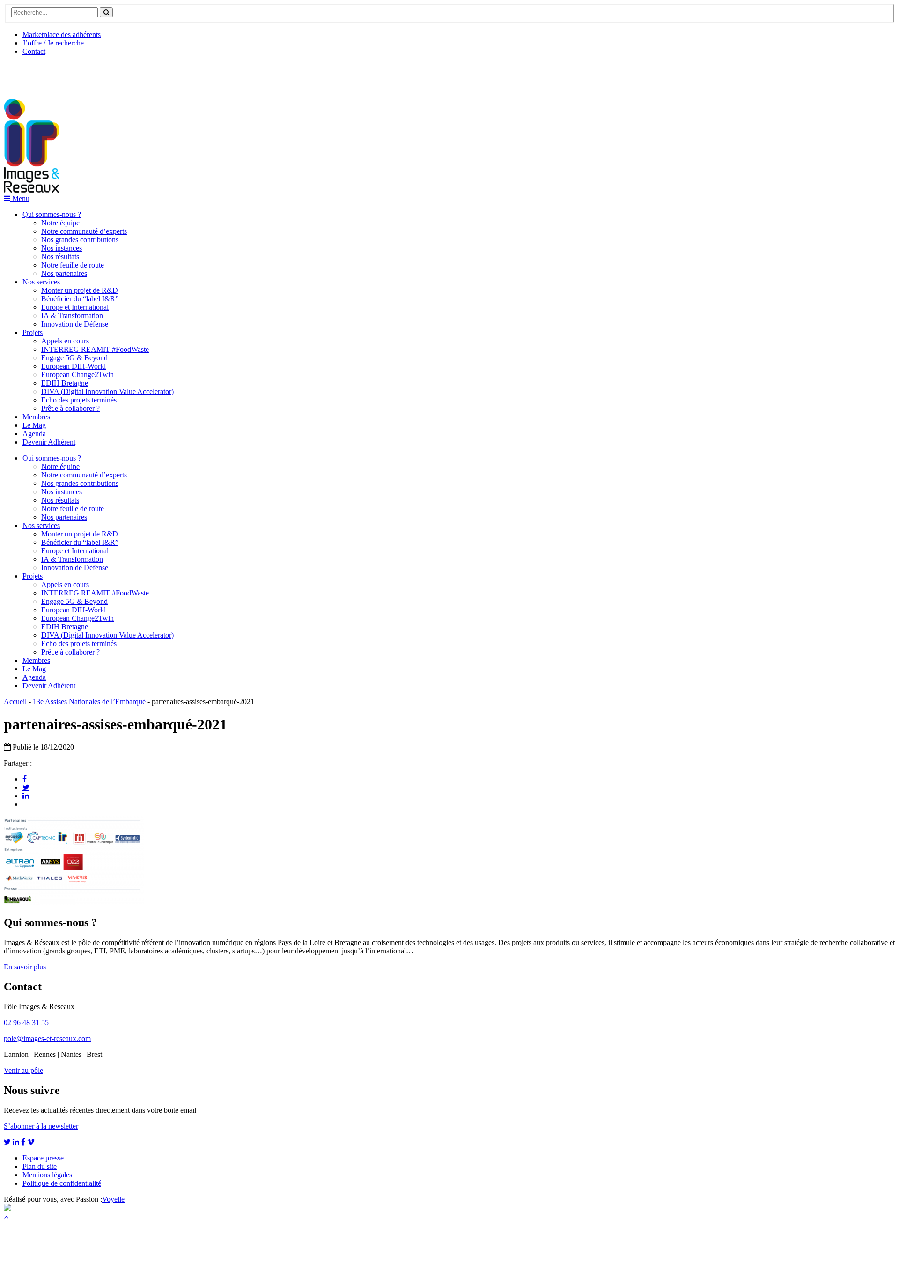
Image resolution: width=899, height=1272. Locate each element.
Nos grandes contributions (79, 240)
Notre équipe (60, 223)
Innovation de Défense (74, 324)
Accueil (15, 702)
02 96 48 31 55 (26, 1023)
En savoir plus (25, 967)
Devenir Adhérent (48, 442)
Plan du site (39, 1166)
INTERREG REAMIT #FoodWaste (95, 349)
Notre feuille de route (72, 265)
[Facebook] (24, 778)
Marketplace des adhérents (61, 34)
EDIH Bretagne (64, 383)
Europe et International (75, 307)
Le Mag (34, 425)
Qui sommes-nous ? (51, 214)
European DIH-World (73, 366)
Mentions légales (47, 1175)
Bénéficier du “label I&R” (79, 299)
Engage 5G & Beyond (74, 358)
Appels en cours (65, 341)
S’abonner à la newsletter (41, 1126)
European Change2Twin (77, 375)
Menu (19, 198)
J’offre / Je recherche (53, 43)
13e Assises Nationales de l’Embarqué (89, 702)
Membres (36, 417)
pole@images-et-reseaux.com (47, 1038)
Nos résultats (60, 256)
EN (38, 73)
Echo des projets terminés (79, 400)
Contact (33, 51)
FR (73, 73)
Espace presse (43, 1158)
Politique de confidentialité (61, 1183)
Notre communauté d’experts (84, 231)
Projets (32, 332)
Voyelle (113, 1199)
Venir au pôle (23, 1070)
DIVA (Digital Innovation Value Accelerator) (107, 391)
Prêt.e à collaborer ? (70, 408)
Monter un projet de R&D (79, 290)
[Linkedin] (25, 795)
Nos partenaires (64, 273)
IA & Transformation (72, 316)
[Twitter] (25, 787)
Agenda (34, 434)
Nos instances (61, 248)
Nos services (41, 282)
